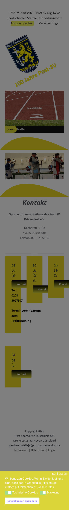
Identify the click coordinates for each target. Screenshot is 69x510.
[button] (8, 493)
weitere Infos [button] (46, 487)
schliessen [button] (59, 474)
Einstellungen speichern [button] (22, 500)
